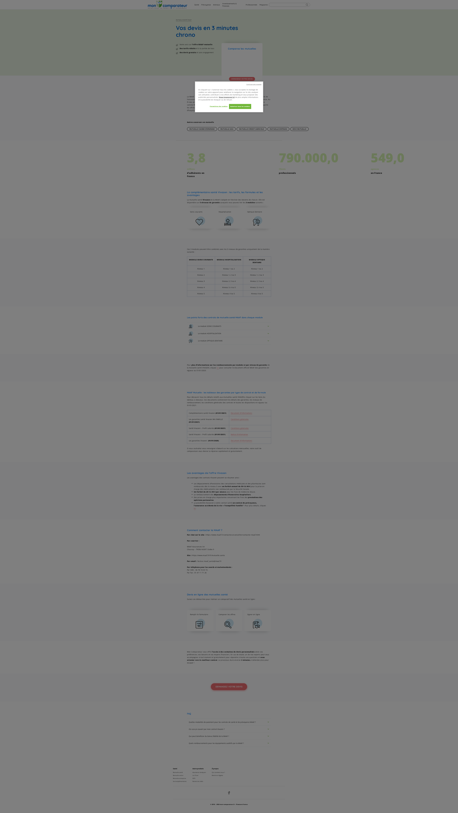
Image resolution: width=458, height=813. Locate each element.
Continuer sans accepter (253, 84)
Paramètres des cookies (219, 106)
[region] (229, 96)
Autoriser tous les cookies (240, 106)
